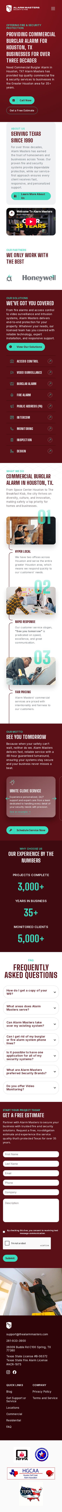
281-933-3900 (16, 1340)
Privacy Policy (42, 1391)
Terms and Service (45, 1398)
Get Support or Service (16, 1399)
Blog (9, 1391)
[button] (52, 8)
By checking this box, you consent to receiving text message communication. (32, 1232)
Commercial (14, 1414)
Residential (13, 1420)
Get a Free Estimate (22, 110)
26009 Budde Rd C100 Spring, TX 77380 (28, 1349)
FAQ (8, 1426)
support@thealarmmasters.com (27, 1334)
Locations (12, 1407)
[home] (23, 8)
